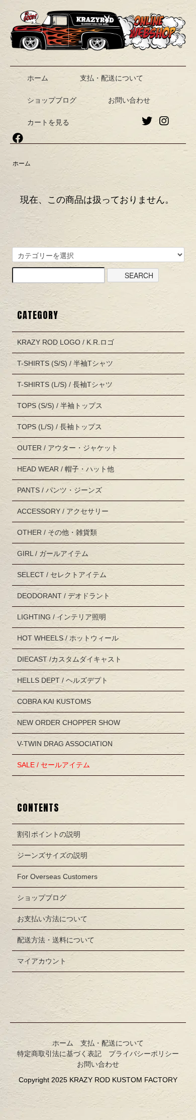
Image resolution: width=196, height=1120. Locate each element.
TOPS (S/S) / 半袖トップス (60, 406)
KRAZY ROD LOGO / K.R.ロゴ (65, 342)
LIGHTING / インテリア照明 (61, 617)
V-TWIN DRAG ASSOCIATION (65, 744)
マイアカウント (41, 961)
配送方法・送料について (55, 940)
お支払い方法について (52, 919)
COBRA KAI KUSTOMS (54, 701)
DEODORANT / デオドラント (63, 596)
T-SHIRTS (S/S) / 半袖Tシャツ (65, 363)
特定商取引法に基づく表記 (59, 1054)
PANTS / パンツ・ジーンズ (59, 490)
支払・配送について (111, 78)
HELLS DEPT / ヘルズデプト (62, 680)
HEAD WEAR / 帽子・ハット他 (65, 469)
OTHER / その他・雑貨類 (57, 532)
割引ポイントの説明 (48, 834)
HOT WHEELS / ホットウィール (68, 638)
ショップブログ (51, 100)
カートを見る (48, 122)
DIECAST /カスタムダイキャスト (69, 659)
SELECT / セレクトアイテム (62, 575)
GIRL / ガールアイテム (52, 553)
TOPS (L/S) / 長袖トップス (59, 427)
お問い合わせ (129, 100)
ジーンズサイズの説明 (52, 855)
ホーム (37, 78)
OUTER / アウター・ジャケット (67, 448)
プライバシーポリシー (144, 1054)
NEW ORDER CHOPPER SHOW (68, 722)
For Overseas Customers (57, 876)
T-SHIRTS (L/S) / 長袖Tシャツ (65, 384)
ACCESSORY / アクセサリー (63, 511)
